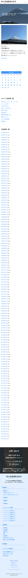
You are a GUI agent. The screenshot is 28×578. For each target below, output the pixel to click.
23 (5, 85)
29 (2, 87)
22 (2, 85)
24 (8, 85)
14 (20, 80)
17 (8, 82)
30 (5, 87)
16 (5, 82)
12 (14, 80)
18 (11, 82)
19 (14, 82)
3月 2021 (11, 72)
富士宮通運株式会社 (4, 21)
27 (17, 85)
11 (11, 80)
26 (14, 85)
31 (8, 87)
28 (20, 85)
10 (8, 80)
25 (11, 85)
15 (2, 82)
